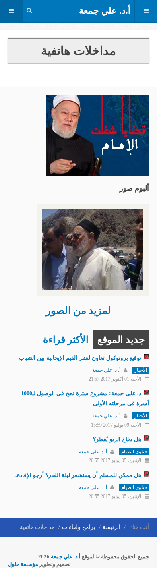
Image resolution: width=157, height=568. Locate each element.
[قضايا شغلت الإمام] (97, 135)
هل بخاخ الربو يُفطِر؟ (117, 439)
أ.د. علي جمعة (66, 556)
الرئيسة (111, 527)
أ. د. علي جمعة (106, 370)
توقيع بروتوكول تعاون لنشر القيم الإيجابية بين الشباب (80, 358)
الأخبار (140, 370)
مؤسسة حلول (23, 564)
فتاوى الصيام (134, 451)
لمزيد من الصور (78, 310)
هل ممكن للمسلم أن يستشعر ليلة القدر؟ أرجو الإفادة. (78, 475)
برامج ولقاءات (78, 527)
